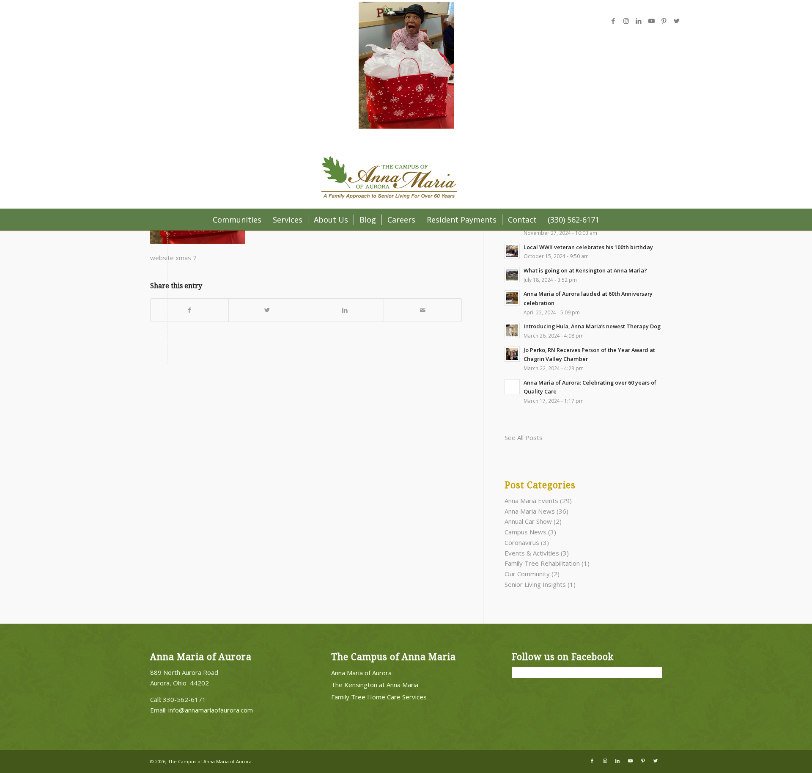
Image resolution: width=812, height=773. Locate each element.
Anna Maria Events (531, 500)
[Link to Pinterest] (664, 20)
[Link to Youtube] (651, 20)
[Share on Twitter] (267, 310)
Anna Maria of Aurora (361, 672)
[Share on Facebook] (189, 310)
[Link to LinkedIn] (638, 20)
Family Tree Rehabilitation (542, 563)
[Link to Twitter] (676, 20)
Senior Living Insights (535, 584)
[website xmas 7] (406, 126)
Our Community (527, 573)
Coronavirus (522, 542)
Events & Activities (532, 553)
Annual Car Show (528, 521)
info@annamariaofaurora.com (210, 710)
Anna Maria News (530, 511)
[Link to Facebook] (613, 20)
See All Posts (524, 437)
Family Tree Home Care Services (379, 697)
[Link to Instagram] (626, 20)
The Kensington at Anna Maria (374, 684)
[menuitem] (237, 219)
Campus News (525, 532)
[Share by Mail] (422, 310)
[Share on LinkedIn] (345, 310)
